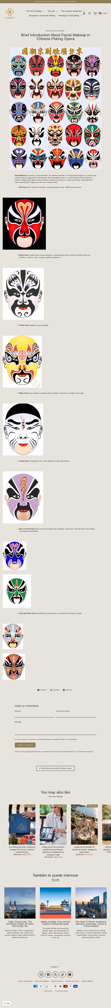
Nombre (18, 711)
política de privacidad (25, 981)
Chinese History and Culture (55, 31)
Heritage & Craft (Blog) (69, 15)
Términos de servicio (72, 981)
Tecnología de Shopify (61, 991)
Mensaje (18, 722)
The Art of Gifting (34, 11)
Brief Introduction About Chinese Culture (56, 768)
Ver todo (55, 879)
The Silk (52, 11)
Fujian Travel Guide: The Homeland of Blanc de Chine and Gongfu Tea (20, 924)
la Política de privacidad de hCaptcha (62, 751)
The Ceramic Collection (72, 11)
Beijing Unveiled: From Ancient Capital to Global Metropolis (55, 923)
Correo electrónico (63, 711)
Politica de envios (57, 981)
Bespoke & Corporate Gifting (42, 15)
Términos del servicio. (86, 751)
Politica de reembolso (42, 981)
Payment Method (87, 981)
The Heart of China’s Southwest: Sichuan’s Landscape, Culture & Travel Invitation (91, 924)
